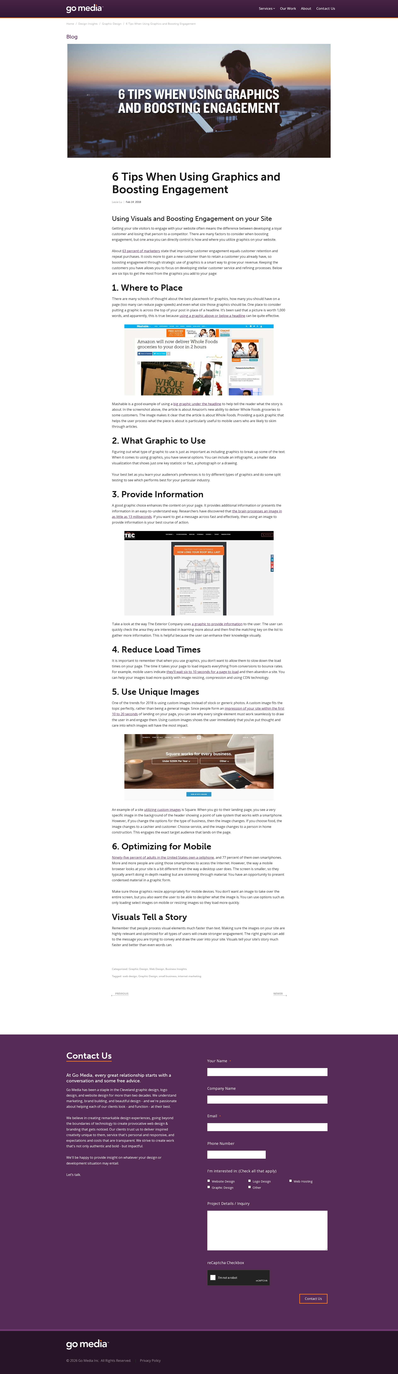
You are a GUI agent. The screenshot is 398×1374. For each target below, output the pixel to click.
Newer (278, 993)
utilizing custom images (162, 809)
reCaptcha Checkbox (225, 1262)
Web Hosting (303, 1181)
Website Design (223, 1181)
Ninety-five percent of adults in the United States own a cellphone (163, 857)
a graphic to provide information (217, 624)
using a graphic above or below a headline (212, 315)
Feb (128, 202)
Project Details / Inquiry (228, 1203)
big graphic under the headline (197, 404)
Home (70, 23)
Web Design (156, 969)
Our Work (288, 8)
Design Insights (88, 23)
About (306, 8)
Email (214, 1115)
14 (132, 202)
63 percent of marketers (141, 251)
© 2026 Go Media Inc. (82, 1360)
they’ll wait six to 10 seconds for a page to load (202, 672)
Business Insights (176, 969)
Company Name (221, 1088)
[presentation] (238, 1278)
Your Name (219, 1060)
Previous (122, 993)
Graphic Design (111, 23)
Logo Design (262, 1181)
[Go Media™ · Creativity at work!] (84, 8)
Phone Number (220, 1143)
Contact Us (325, 8)
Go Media (73, 1089)
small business (168, 976)
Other (257, 1187)
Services (265, 8)
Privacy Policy (150, 1360)
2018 (138, 202)
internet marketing (189, 976)
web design (130, 976)
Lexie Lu (117, 202)
